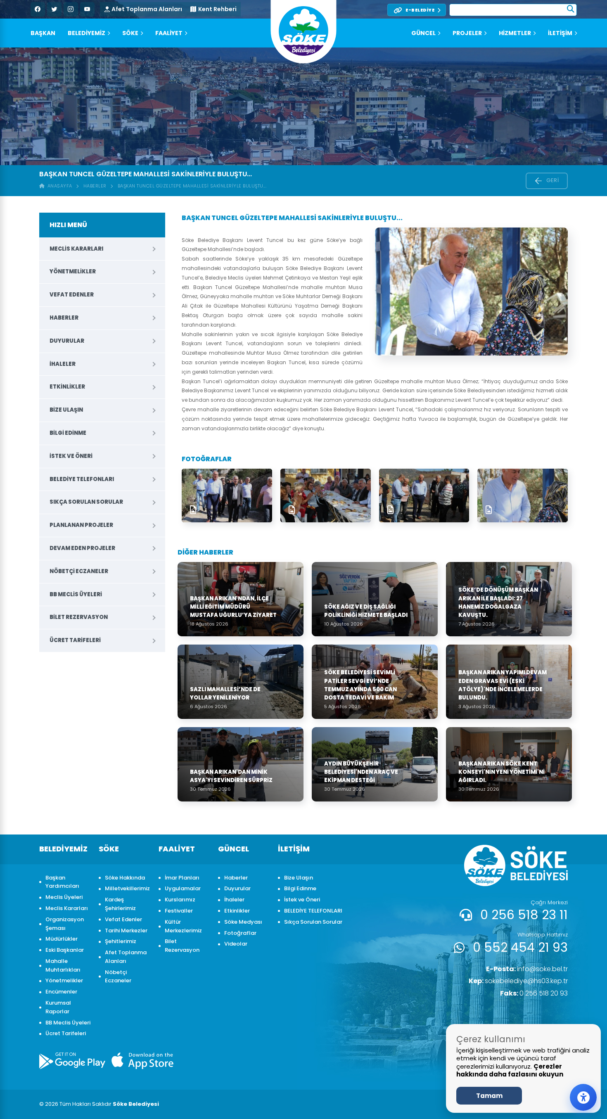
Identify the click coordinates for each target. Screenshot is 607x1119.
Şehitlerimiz (120, 941)
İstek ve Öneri (71, 456)
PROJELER (467, 33)
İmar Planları (182, 878)
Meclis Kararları (76, 249)
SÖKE (130, 33)
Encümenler (61, 992)
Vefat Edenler (72, 295)
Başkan (43, 33)
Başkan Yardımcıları (62, 882)
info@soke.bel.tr (527, 969)
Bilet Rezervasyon (79, 617)
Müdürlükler (61, 939)
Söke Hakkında (125, 878)
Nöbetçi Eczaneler (79, 571)
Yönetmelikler (73, 271)
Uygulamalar (183, 888)
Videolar (235, 944)
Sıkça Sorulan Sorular (86, 502)
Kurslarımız (180, 899)
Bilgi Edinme (68, 433)
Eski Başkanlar (64, 950)
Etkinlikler (67, 387)
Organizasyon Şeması (64, 923)
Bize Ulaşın (66, 410)
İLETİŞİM (560, 33)
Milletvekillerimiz (127, 888)
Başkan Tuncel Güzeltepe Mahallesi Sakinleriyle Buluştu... (192, 186)
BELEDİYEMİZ (86, 33)
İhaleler (63, 364)
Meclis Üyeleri (64, 897)
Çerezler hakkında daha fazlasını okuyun (509, 1070)
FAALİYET (169, 33)
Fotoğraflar (240, 933)
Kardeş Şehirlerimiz (120, 904)
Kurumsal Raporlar (58, 1007)
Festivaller (179, 911)
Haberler (95, 186)
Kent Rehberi (217, 9)
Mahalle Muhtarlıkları (63, 965)
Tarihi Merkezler (126, 930)
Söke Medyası (243, 922)
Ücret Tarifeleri (75, 640)
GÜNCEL (423, 33)
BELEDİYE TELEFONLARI (82, 479)
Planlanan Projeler (81, 525)
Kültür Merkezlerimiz (183, 926)
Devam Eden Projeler (82, 548)
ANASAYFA (58, 186)
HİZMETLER (515, 33)
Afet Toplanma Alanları (146, 9)
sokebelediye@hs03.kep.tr (518, 981)
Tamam (489, 1095)
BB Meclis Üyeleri (76, 594)
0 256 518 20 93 (534, 993)
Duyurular (67, 341)
